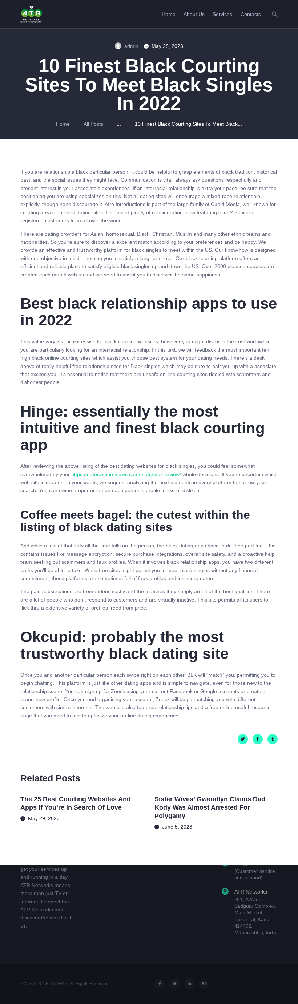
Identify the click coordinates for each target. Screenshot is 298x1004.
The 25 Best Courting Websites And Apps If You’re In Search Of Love (75, 803)
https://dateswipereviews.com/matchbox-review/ (126, 474)
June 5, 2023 (177, 827)
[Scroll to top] (286, 988)
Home (63, 124)
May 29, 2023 (44, 818)
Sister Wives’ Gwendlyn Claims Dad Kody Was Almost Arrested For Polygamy (209, 807)
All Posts (93, 124)
